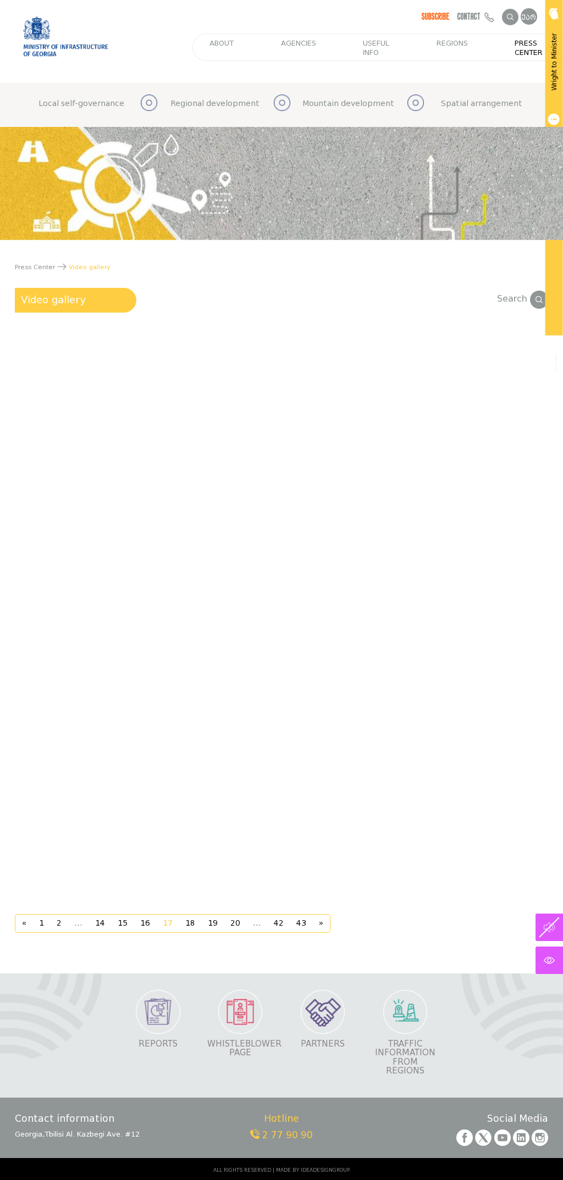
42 (279, 923)
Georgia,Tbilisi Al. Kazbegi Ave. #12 (77, 1134)
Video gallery (53, 300)
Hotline (281, 1119)
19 (213, 923)
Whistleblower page (240, 1048)
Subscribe (436, 16)
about (221, 43)
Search (513, 298)
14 (100, 923)
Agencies (298, 43)
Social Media (517, 1119)
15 (123, 923)
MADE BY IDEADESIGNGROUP (313, 1170)
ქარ (528, 17)
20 (235, 923)
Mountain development (348, 103)
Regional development (215, 103)
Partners (323, 1044)
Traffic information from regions (405, 1057)
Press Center (529, 47)
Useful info (376, 47)
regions (452, 43)
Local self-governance (81, 103)
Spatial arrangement (481, 103)
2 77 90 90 (286, 1135)
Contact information (64, 1119)
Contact (470, 16)
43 (301, 923)
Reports (158, 1044)
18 (190, 923)
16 (145, 923)
